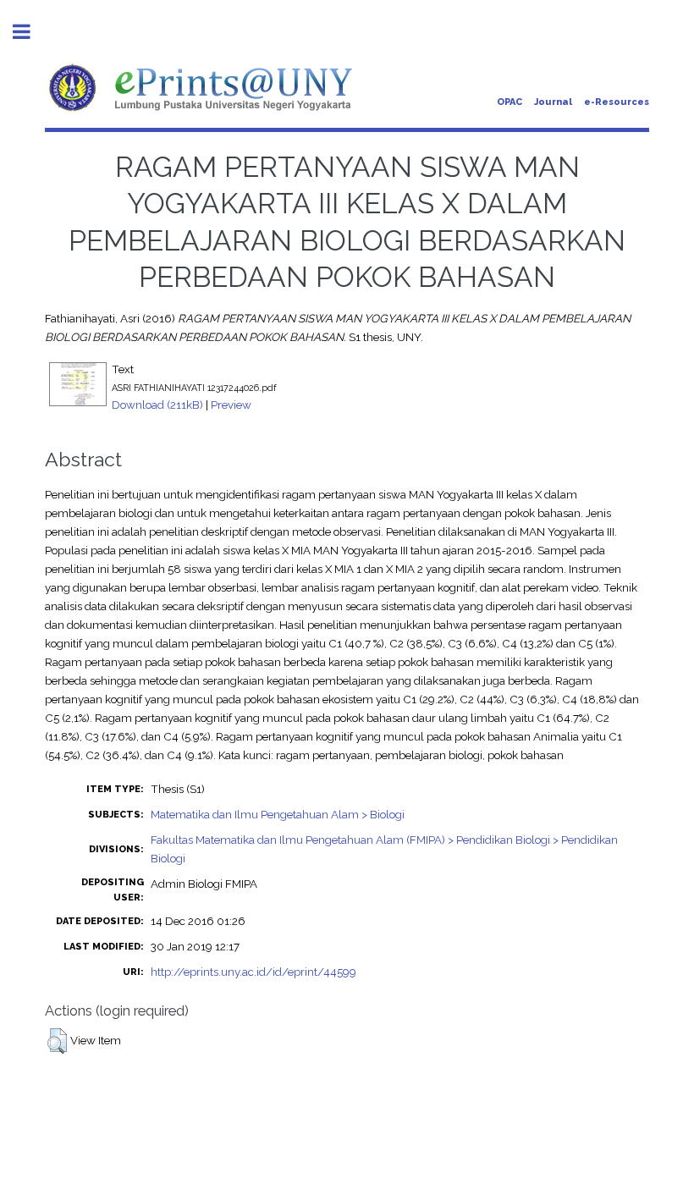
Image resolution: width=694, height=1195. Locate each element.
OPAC (509, 101)
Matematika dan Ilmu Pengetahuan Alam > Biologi (278, 814)
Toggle (30, 31)
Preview (231, 404)
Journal (553, 101)
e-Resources (616, 101)
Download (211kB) (157, 404)
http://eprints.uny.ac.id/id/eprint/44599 (253, 971)
